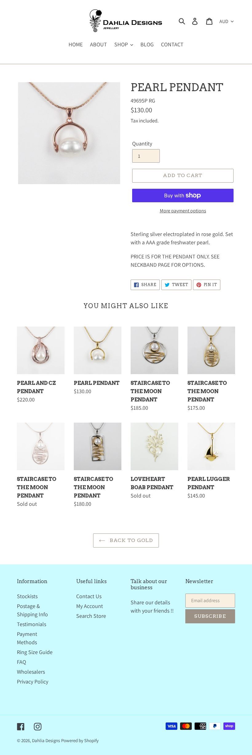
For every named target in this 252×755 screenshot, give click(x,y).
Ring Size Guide (35, 652)
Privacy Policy (32, 681)
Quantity (142, 143)
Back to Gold (130, 540)
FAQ (21, 661)
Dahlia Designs (46, 740)
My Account (89, 606)
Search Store (91, 615)
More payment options (183, 210)
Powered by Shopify (80, 740)
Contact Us (88, 596)
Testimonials (31, 624)
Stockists (27, 596)
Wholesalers (31, 671)
